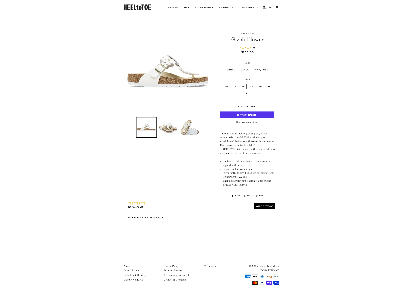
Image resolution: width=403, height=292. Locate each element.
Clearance (247, 7)
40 (260, 86)
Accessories (204, 7)
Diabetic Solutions (133, 280)
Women (173, 7)
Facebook (212, 266)
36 (226, 86)
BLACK (245, 69)
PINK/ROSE (261, 69)
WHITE (231, 69)
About (127, 266)
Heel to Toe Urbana (268, 266)
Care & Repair (131, 271)
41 (268, 86)
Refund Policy (171, 266)
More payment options (246, 122)
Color (247, 63)
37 (234, 86)
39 (251, 86)
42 (247, 93)
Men (187, 7)
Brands (225, 7)
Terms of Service (173, 271)
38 (243, 86)
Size (247, 79)
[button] (146, 127)
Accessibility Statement (176, 275)
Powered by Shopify (268, 270)
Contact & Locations (175, 280)
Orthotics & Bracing (135, 275)
